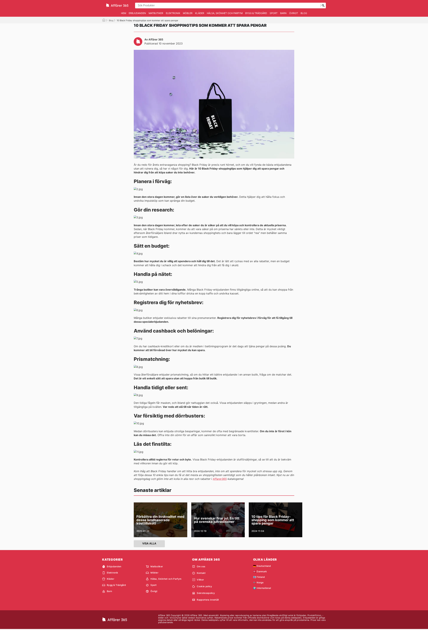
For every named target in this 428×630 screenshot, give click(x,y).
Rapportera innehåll (208, 599)
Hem (123, 13)
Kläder (199, 13)
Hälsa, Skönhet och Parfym (225, 13)
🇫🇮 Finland (259, 577)
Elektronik (173, 13)
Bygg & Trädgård (256, 13)
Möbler (187, 13)
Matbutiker (156, 13)
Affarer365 (220, 479)
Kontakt (201, 573)
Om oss (201, 566)
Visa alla (149, 543)
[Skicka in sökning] (323, 5)
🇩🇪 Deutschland (262, 566)
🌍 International (262, 588)
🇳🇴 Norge (258, 582)
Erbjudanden (137, 13)
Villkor (200, 579)
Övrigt (293, 13)
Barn (283, 13)
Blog (304, 13)
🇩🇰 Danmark (260, 571)
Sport (274, 13)
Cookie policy (204, 586)
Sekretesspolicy (206, 593)
